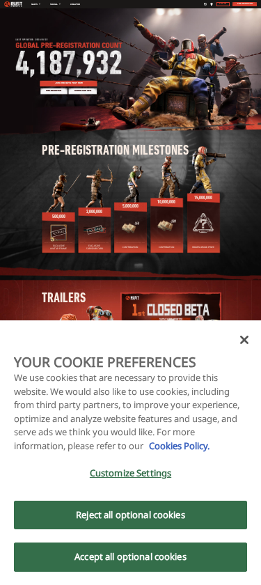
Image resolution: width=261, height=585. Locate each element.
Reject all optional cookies (130, 514)
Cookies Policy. (178, 445)
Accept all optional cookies (130, 556)
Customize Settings (130, 473)
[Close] (244, 340)
